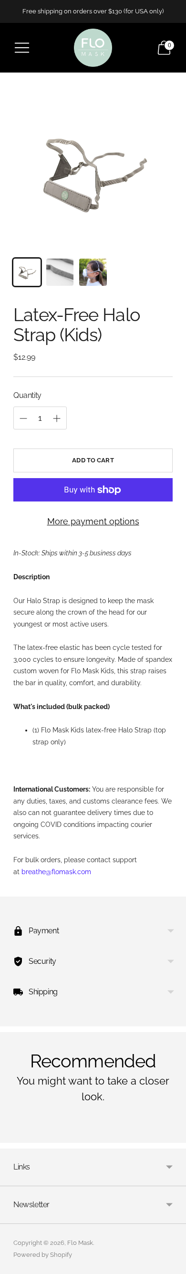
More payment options (93, 521)
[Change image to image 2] (59, 272)
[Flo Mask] (93, 48)
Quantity (27, 395)
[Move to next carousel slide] (172, 1135)
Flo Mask (80, 1242)
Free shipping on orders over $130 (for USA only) (93, 11)
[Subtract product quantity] (23, 418)
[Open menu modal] (22, 47)
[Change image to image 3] (92, 272)
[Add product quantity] (56, 418)
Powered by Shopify (42, 1254)
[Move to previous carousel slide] (13, 1135)
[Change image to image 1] (27, 272)
